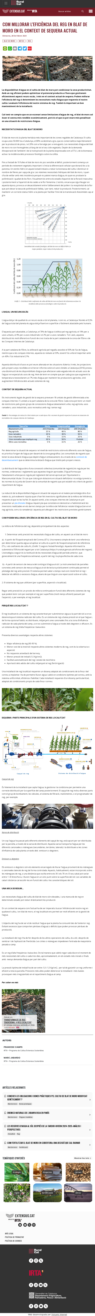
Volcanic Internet (59, 1314)
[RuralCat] (17, 3)
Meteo (21, 41)
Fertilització (23, 1147)
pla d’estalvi (20, 503)
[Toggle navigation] (5, 3)
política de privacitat (14, 1237)
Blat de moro (9, 41)
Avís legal (9, 1233)
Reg (29, 41)
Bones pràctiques (25, 1104)
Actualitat (11, 1134)
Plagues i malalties (25, 1117)
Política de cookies (13, 1240)
